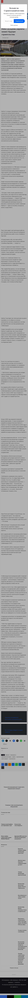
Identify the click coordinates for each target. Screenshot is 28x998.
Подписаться (19, 21)
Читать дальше (14, 25)
